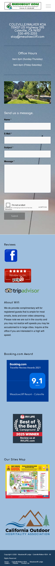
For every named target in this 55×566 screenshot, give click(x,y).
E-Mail (8, 133)
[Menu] (47, 6)
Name (7, 119)
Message (9, 161)
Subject (8, 147)
